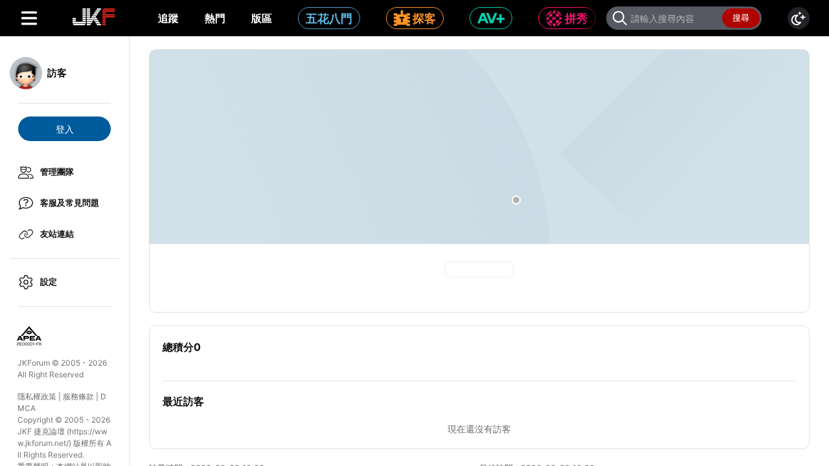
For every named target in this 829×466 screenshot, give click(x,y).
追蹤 (168, 18)
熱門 (215, 18)
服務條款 (78, 396)
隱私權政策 (36, 396)
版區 (261, 18)
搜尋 (740, 17)
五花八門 (329, 18)
